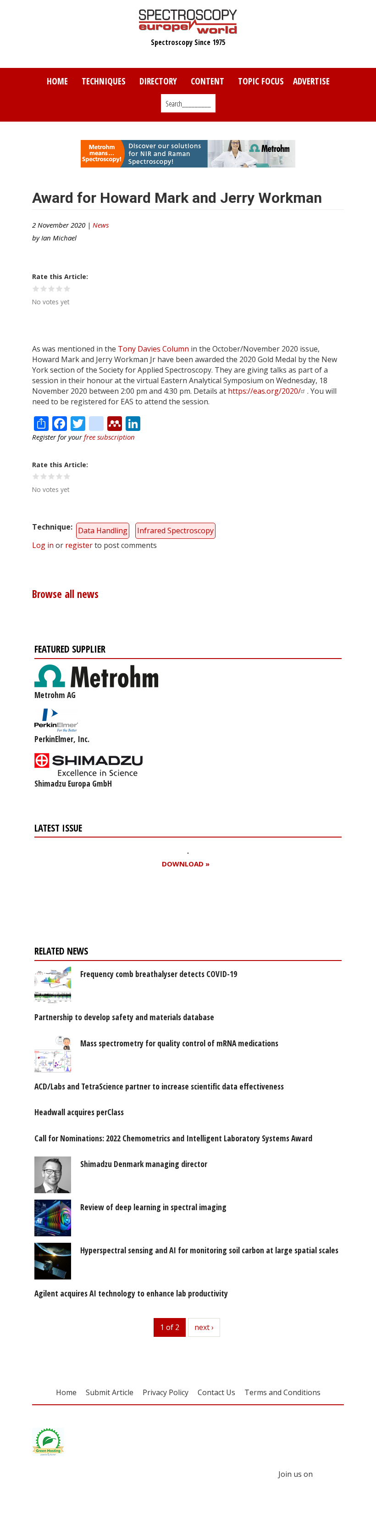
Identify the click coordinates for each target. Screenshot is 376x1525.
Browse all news (65, 594)
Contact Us (216, 1392)
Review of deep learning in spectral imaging (153, 1206)
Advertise (311, 81)
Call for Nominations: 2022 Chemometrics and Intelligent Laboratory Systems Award (173, 1138)
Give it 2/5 (44, 288)
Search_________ (188, 104)
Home (57, 81)
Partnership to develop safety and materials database (124, 1016)
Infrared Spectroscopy (175, 530)
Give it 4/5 (59, 288)
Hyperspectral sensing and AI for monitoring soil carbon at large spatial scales (209, 1250)
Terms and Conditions (282, 1392)
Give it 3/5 (51, 288)
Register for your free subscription (124, 909)
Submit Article (109, 1392)
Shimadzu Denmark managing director (143, 1163)
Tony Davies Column (153, 349)
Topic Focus (261, 81)
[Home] (188, 29)
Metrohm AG (55, 694)
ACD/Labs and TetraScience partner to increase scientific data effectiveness (159, 1086)
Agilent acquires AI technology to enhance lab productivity (131, 1293)
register (79, 545)
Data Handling (102, 530)
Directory (158, 81)
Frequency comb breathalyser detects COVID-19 (158, 973)
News (101, 224)
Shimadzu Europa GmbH (73, 783)
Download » (186, 863)
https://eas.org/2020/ (264, 391)
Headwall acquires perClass (79, 1111)
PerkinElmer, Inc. (61, 738)
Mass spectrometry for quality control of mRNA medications (179, 1043)
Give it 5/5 (67, 288)
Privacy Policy (165, 1392)
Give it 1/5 (36, 288)
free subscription (109, 436)
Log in (43, 545)
